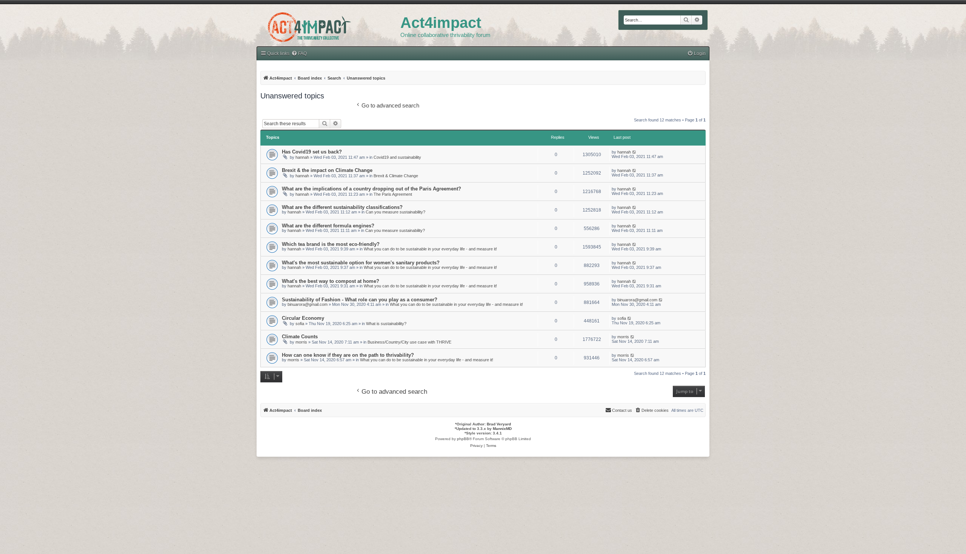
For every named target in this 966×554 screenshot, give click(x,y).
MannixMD (502, 429)
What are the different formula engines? (328, 226)
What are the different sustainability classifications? (342, 207)
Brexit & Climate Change (396, 175)
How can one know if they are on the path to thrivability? (348, 355)
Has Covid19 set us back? (312, 152)
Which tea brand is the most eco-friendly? (331, 244)
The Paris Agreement (393, 194)
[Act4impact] (328, 26)
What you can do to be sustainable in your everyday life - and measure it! (430, 249)
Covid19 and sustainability (397, 157)
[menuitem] (299, 54)
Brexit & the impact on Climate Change (327, 170)
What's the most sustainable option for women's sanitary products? (361, 262)
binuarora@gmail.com (308, 304)
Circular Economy (303, 318)
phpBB (463, 439)
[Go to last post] (634, 152)
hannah (302, 157)
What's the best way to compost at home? (330, 281)
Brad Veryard (499, 424)
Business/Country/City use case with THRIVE (409, 342)
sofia (299, 323)
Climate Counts (300, 336)
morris (301, 342)
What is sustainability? (386, 323)
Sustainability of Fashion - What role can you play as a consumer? (359, 299)
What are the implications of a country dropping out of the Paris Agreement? (371, 189)
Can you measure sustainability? (395, 212)
